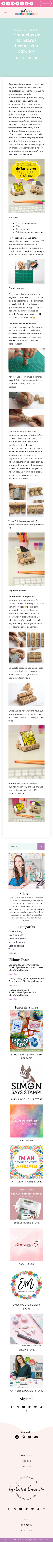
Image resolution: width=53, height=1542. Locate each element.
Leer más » (12, 974)
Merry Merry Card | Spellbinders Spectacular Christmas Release (26, 980)
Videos (12, 953)
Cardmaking (15, 931)
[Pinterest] (22, 3)
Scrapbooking (16, 946)
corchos (35, 297)
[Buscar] (41, 846)
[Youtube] (13, 3)
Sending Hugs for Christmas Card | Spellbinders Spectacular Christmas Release (26, 967)
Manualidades (31, 30)
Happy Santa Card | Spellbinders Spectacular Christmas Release (22, 992)
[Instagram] (8, 3)
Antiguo (18, 30)
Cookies (26, 1461)
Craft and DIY (15, 935)
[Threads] (31, 3)
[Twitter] (17, 3)
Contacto (26, 1531)
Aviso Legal (26, 1467)
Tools (11, 949)
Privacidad (26, 1455)
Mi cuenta (26, 1525)
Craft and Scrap (17, 939)
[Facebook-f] (3, 3)
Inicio (27, 1519)
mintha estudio (42, 1540)
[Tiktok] (27, 3)
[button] (5, 13)
